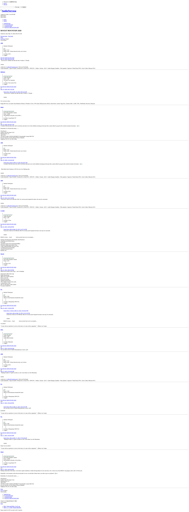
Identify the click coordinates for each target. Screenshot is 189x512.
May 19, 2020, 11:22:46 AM (7, 160)
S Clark (3, 210)
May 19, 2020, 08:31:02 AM (7, 59)
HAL (2, 329)
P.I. (1, 289)
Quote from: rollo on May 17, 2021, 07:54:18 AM (15, 438)
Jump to (2, 501)
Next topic (10, 36)
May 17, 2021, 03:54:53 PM (7, 435)
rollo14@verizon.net (12, 67)
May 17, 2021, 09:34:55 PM (7, 469)
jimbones (3, 72)
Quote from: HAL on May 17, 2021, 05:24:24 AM (15, 406)
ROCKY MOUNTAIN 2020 (7, 57)
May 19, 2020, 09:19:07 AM (7, 124)
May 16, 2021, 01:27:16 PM (7, 198)
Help (5, 506)
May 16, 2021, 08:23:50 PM (7, 270)
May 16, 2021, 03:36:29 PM (7, 226)
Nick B (2, 254)
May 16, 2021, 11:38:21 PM (7, 308)
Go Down (3, 39)
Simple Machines (17, 507)
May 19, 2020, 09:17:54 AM (7, 89)
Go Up (2, 490)
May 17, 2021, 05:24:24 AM (7, 348)
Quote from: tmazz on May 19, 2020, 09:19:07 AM (15, 162)
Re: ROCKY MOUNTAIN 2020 (8, 86)
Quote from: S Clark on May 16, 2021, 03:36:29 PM (16, 310)
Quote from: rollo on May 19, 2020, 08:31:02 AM (15, 92)
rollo (2, 43)
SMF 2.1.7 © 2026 (8, 507)
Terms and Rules (10, 506)
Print (2, 37)
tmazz (2, 107)
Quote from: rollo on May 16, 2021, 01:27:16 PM (15, 229)
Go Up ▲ (17, 506)
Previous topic (4, 36)
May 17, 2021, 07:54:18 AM (7, 371)
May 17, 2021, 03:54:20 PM (7, 403)
